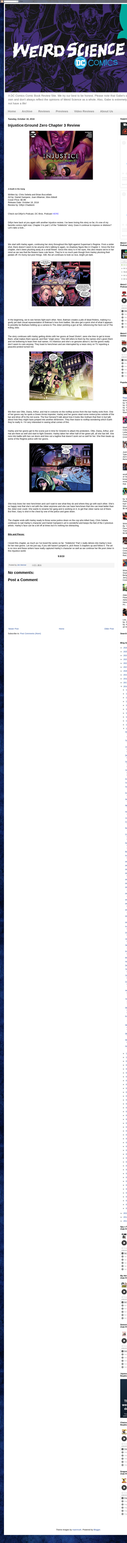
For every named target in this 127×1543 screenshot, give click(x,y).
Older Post (109, 629)
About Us (106, 111)
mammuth (76, 1530)
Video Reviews (84, 111)
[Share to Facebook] (39, 565)
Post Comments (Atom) (30, 633)
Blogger (97, 1530)
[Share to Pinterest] (41, 565)
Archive (27, 111)
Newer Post (13, 629)
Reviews (44, 111)
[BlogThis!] (35, 565)
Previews (62, 111)
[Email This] (33, 565)
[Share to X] (37, 565)
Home (12, 111)
